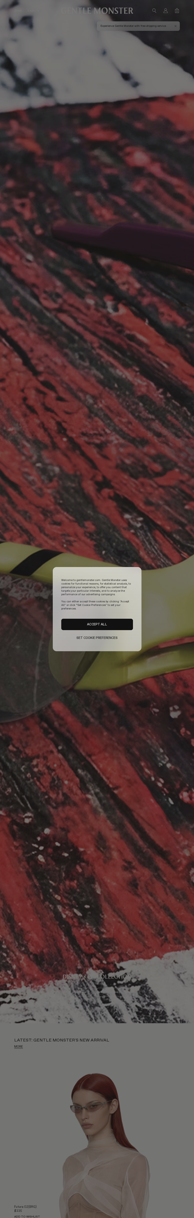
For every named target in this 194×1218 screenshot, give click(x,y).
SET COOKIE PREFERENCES (97, 638)
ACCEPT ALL (97, 624)
